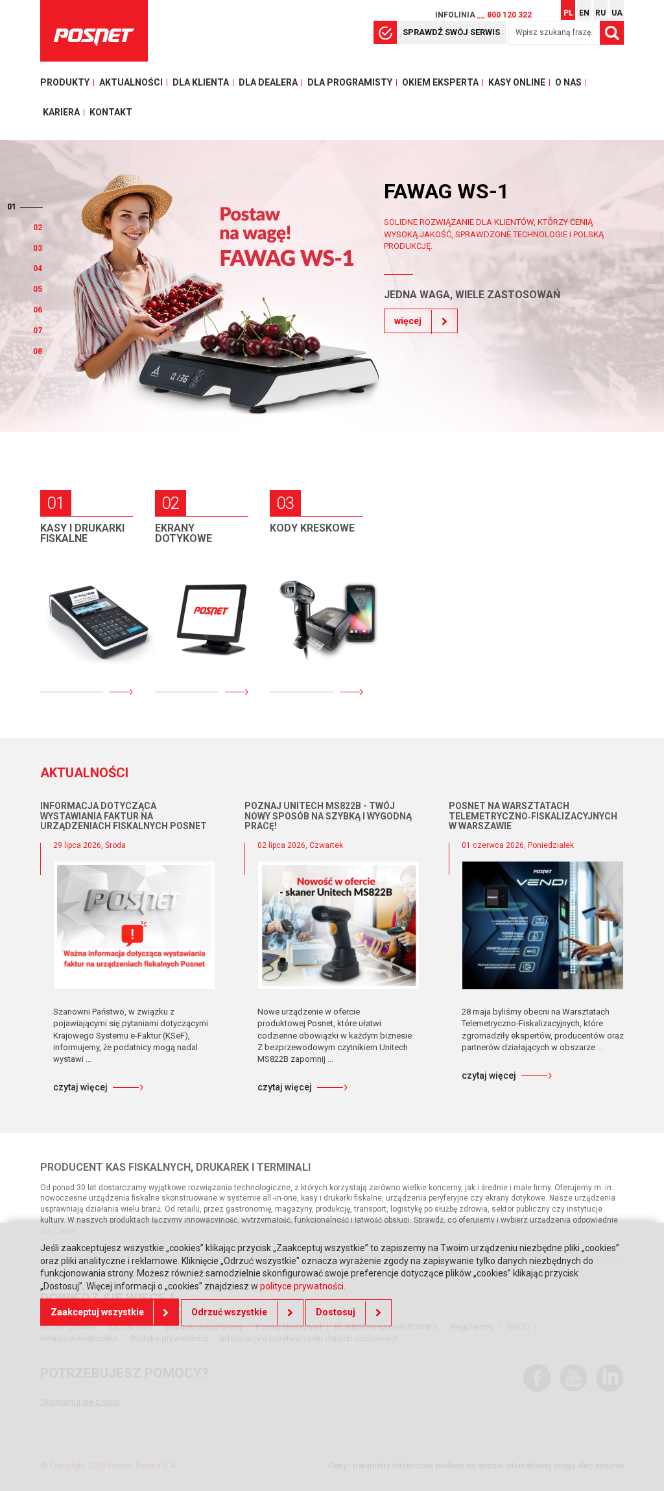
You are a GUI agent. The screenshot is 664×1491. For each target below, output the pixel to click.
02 (11, 227)
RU (600, 13)
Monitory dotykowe (188, 576)
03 (37, 248)
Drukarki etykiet (301, 652)
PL (568, 13)
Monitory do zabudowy (195, 663)
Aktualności (131, 82)
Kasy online (516, 82)
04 (37, 268)
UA (616, 13)
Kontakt (110, 112)
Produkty (64, 82)
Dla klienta (200, 82)
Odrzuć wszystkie (229, 1312)
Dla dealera (268, 82)
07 (37, 330)
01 (37, 206)
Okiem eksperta (440, 82)
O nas (568, 82)
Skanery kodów (319, 614)
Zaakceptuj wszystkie (97, 1312)
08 (37, 351)
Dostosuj (335, 1312)
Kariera (61, 112)
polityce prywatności (302, 1286)
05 (37, 289)
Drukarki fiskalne (71, 608)
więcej (407, 380)
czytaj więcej (80, 1087)
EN (584, 13)
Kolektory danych (304, 576)
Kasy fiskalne (86, 571)
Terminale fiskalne (74, 652)
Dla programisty (349, 82)
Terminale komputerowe (192, 620)
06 (37, 309)
